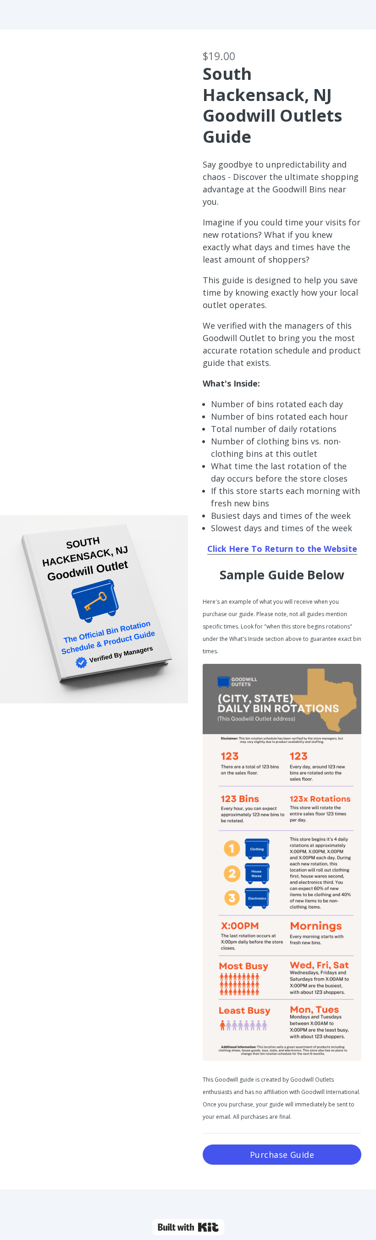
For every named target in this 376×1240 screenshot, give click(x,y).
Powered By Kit (188, 1227)
